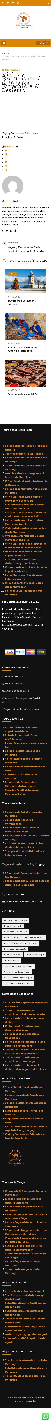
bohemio (9, 146)
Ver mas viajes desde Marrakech (18, 966)
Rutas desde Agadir (13, 926)
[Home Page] (3, 43)
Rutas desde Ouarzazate (15, 949)
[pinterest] (6, 154)
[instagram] (18, 2)
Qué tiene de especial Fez (23, 394)
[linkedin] (6, 158)
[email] (6, 162)
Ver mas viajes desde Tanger (17, 972)
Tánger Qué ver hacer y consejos (20, 709)
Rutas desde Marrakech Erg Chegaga (20, 943)
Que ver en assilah (12, 683)
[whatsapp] (6, 166)
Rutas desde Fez (11, 937)
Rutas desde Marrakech (34, 937)
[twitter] (8, 2)
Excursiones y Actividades (15, 920)
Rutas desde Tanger (35, 955)
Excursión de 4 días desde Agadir (25, 1291)
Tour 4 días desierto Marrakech (24, 453)
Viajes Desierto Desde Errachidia (18, 983)
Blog (12, 273)
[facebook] (3, 2)
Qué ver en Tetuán (12, 676)
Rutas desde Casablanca (15, 932)
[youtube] (13, 2)
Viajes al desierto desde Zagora (18, 977)
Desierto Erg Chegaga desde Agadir (27, 1334)
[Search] (48, 2)
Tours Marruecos (11, 960)
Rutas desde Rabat (12, 955)
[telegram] (6, 170)
